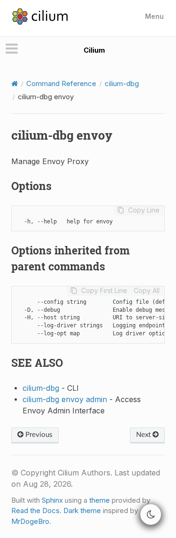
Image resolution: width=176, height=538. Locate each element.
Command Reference (61, 83)
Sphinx (52, 500)
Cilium (94, 50)
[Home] (14, 83)
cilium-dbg (122, 83)
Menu (154, 16)
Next (144, 434)
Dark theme (82, 510)
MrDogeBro (30, 521)
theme (99, 500)
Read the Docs (35, 510)
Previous (38, 434)
